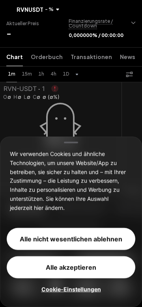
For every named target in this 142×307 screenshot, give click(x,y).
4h (53, 74)
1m (11, 74)
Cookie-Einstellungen (71, 289)
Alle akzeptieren (71, 267)
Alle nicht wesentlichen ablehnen (71, 239)
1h (41, 74)
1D (66, 74)
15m (27, 74)
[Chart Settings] (129, 74)
